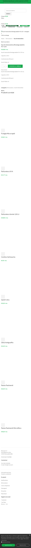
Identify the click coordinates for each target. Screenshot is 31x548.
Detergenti (4, 488)
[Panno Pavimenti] (15, 363)
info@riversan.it (9, 465)
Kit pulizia (3, 491)
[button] (3, 130)
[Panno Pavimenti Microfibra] (15, 406)
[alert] (15, 541)
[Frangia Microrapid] (15, 111)
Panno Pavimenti (7, 385)
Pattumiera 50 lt (7, 171)
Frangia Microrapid (8, 133)
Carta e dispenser (5, 485)
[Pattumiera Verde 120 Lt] (15, 192)
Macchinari (4, 493)
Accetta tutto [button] (8, 545)
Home (2, 38)
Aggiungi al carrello (15, 66)
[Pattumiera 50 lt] (15, 152)
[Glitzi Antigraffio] (15, 320)
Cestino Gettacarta (8, 257)
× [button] (29, 535)
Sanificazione (4, 480)
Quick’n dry (5, 300)
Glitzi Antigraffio (7, 342)
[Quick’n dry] (15, 278)
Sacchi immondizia (18, 38)
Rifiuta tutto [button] (23, 545)
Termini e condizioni (6, 474)
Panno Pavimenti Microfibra (11, 428)
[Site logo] (10, 6)
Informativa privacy (6, 472)
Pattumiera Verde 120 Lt (10, 214)
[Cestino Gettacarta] (15, 235)
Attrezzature (9, 38)
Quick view (7, 130)
